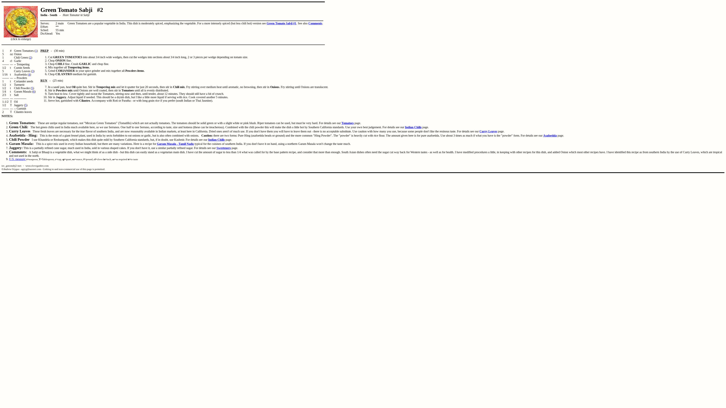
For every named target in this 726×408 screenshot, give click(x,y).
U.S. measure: (17, 159)
